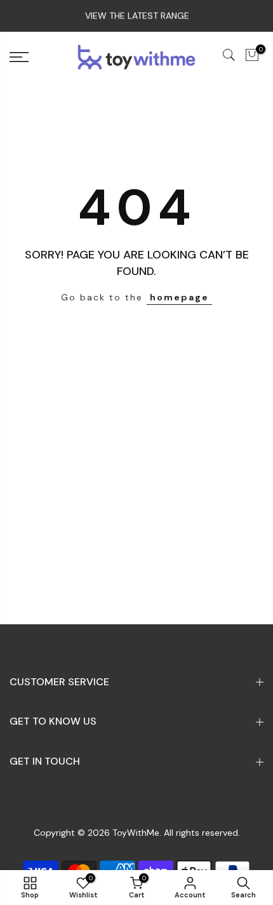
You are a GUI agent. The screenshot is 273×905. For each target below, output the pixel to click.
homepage (179, 297)
